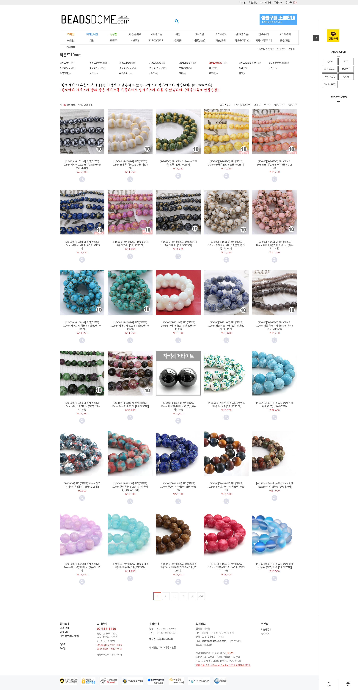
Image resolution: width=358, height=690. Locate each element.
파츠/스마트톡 (156, 40)
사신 (94, 73)
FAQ (346, 61)
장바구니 (291, 2)
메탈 (92, 40)
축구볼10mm (127, 68)
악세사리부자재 (263, 40)
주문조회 (278, 2)
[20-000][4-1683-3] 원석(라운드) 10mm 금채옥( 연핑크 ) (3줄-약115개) (274, 164)
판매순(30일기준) (242, 105)
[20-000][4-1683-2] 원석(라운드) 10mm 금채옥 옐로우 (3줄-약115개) (226, 162)
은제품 (177, 40)
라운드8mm (187, 63)
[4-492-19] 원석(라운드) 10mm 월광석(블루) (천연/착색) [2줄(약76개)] (274, 565)
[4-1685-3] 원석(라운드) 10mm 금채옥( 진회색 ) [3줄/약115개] (178, 243)
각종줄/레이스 (242, 40)
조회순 (257, 105)
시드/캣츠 (221, 34)
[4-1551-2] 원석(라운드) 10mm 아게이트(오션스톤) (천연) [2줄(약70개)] (274, 484)
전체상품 (70, 47)
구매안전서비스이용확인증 (162, 647)
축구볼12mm (157, 68)
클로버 (213, 73)
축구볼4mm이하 (279, 63)
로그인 (242, 2)
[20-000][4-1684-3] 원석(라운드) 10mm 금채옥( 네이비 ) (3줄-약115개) (82, 245)
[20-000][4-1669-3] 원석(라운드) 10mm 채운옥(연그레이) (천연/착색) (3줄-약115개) (274, 325)
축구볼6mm (67, 68)
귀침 (177, 34)
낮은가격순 (293, 105)
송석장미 (65, 73)
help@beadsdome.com (214, 641)
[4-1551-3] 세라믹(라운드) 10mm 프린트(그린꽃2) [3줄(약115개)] (226, 404)
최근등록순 (225, 105)
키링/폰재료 (135, 34)
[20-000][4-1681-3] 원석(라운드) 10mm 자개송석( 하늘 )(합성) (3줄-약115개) (82, 325)
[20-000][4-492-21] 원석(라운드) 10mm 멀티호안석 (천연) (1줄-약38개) (226, 486)
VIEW (230, 653)
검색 (175, 21)
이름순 (267, 105)
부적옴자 (125, 73)
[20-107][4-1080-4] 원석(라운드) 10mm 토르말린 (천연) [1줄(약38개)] (130, 404)
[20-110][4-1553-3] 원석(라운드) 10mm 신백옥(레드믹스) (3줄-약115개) (226, 567)
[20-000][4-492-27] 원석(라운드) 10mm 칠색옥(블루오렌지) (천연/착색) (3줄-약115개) (130, 486)
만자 (182, 73)
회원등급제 (329, 69)
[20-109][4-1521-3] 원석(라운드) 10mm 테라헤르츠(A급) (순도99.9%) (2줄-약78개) (82, 164)
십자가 (153, 73)
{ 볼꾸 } (135, 40)
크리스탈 (199, 34)
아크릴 (70, 40)
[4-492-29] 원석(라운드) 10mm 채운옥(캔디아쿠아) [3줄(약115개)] (130, 565)
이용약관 (64, 632)
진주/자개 (264, 34)
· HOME (261, 49)
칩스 (213, 68)
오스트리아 (285, 34)
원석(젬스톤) (242, 34)
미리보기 (82, 179)
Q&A (330, 61)
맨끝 (201, 596)
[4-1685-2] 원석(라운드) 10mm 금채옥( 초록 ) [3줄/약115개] (178, 162)
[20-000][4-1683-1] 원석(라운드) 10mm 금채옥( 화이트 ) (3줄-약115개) (130, 164)
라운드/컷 (67, 63)
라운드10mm (288, 49)
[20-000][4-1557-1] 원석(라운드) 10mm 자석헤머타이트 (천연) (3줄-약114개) (178, 406)
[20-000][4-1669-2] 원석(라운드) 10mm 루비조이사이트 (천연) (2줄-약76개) (82, 406)
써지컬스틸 (156, 34)
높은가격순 (279, 105)
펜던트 (113, 40)
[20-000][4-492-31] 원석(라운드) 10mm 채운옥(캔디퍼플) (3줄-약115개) (82, 567)
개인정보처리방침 (69, 636)
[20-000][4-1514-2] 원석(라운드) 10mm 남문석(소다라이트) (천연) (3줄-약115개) (226, 325)
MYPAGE (330, 76)
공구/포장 (285, 40)
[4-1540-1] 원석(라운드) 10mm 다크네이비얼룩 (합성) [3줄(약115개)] (82, 484)
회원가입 (253, 2)
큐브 (272, 68)
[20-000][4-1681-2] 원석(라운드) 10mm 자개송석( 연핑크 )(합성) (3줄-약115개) (274, 245)
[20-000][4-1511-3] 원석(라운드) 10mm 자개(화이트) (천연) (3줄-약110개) (178, 325)
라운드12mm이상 (250, 63)
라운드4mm (127, 63)
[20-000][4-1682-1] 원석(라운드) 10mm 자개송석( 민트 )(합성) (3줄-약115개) (130, 325)
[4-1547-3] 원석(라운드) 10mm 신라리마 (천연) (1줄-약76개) (274, 404)
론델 (243, 68)
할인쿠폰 (346, 69)
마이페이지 (265, 2)
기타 (242, 73)
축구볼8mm (97, 68)
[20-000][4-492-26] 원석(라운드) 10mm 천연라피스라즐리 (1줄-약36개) (178, 486)
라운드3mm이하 (99, 63)
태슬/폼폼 (221, 40)
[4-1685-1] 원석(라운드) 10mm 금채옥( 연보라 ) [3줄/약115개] (130, 243)
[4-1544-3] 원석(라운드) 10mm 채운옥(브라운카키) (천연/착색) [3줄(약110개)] (178, 567)
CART (346, 76)
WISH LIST (329, 84)
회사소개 (64, 624)
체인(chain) (199, 40)
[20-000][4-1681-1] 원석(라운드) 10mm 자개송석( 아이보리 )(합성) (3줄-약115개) (226, 245)
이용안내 (64, 628)
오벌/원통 (185, 68)
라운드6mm (157, 63)
